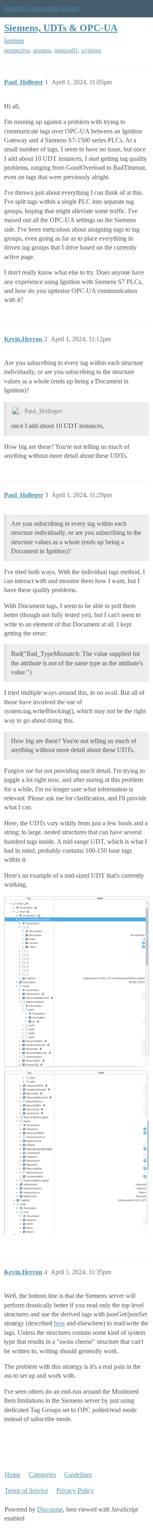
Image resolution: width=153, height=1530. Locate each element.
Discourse (50, 1509)
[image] (76, 982)
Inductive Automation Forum (41, 8)
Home (12, 1474)
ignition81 (66, 50)
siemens (42, 50)
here (59, 1323)
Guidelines (78, 1474)
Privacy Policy (75, 1490)
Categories (42, 1474)
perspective (17, 50)
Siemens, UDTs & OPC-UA (61, 27)
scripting (91, 50)
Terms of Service (26, 1490)
